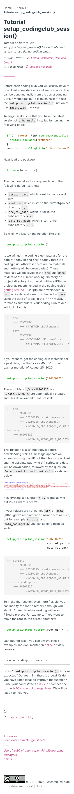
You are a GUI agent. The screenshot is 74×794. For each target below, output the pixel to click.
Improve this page (40, 66)
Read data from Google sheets (24, 738)
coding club (24, 717)
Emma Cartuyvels (42, 58)
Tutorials (20, 8)
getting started (14, 290)
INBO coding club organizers (32, 688)
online (49, 645)
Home (8, 8)
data (11, 717)
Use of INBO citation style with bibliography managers (33, 754)
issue (42, 684)
